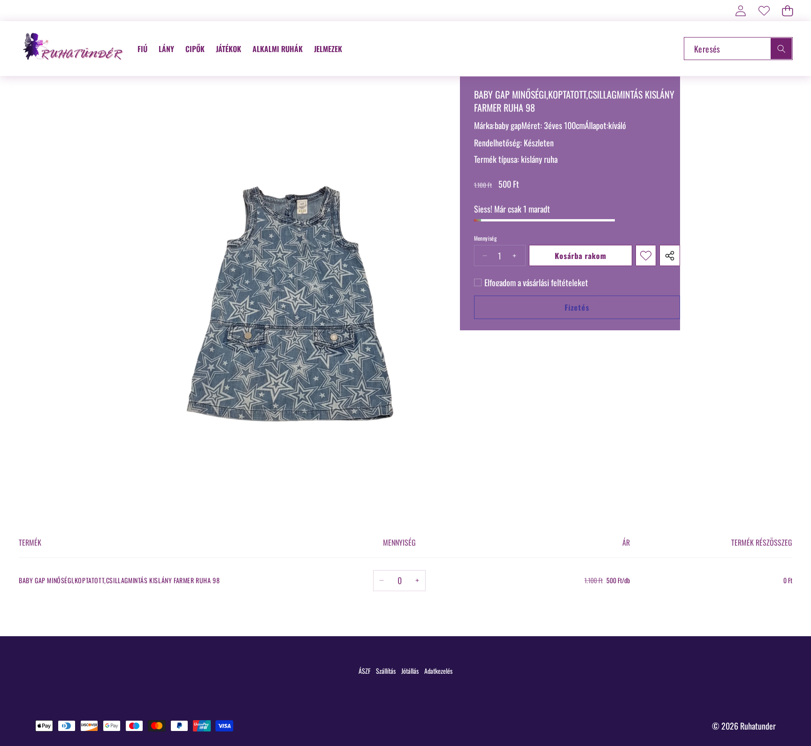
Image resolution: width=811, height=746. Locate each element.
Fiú (142, 49)
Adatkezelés (438, 671)
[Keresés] (781, 48)
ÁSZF (364, 671)
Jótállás (410, 671)
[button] (787, 10)
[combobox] (738, 48)
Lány (166, 49)
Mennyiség (485, 238)
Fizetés (577, 307)
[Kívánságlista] (763, 10)
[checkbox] (531, 282)
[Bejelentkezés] (740, 10)
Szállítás (386, 671)
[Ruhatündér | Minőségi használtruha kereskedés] (74, 49)
